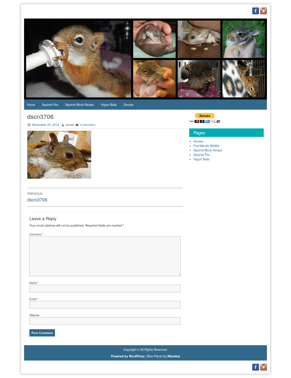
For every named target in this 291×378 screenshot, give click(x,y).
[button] (59, 155)
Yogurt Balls (109, 104)
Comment (36, 234)
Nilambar (173, 356)
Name (34, 283)
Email (33, 299)
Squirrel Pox (50, 104)
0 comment (87, 124)
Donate (128, 104)
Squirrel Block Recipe (79, 104)
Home (31, 104)
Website (34, 315)
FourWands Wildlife (206, 146)
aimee (70, 124)
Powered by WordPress (128, 356)
